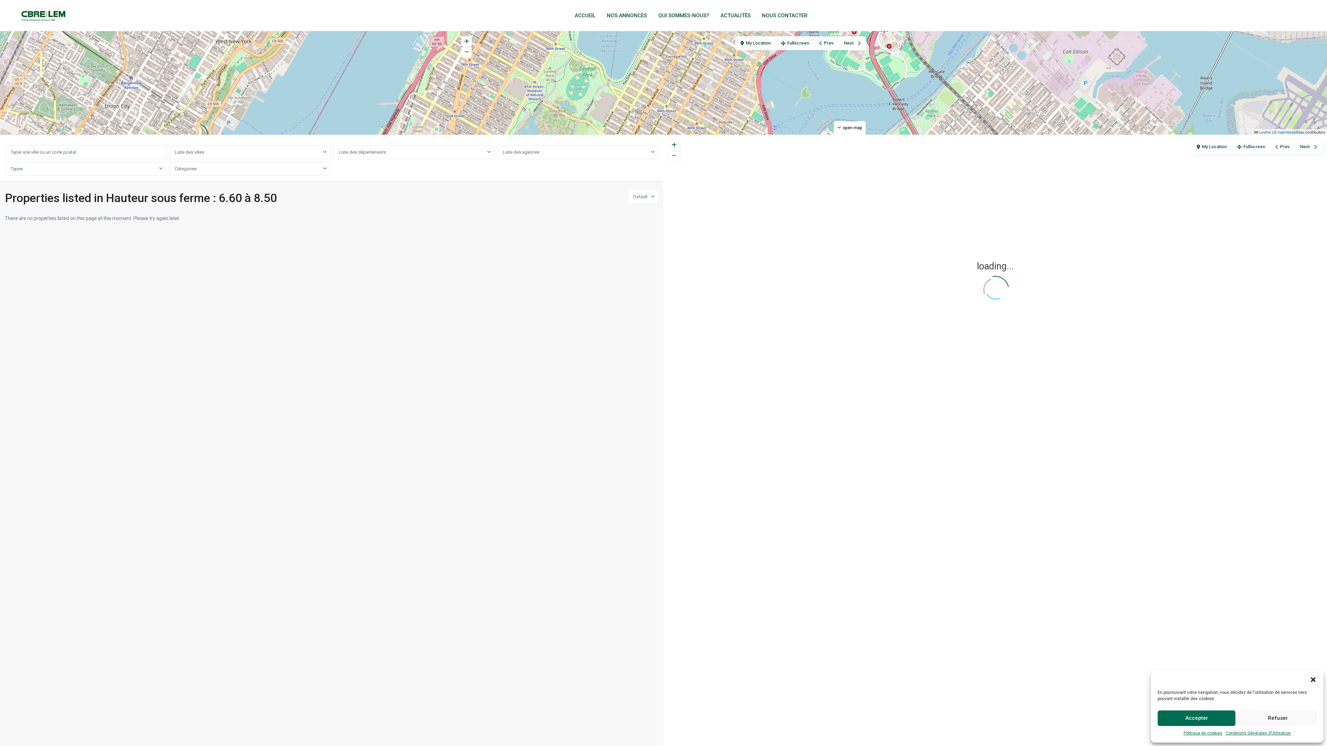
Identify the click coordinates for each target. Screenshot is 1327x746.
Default (640, 196)
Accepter (1196, 718)
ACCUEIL (585, 15)
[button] (1313, 679)
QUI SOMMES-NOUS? (683, 15)
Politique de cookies (1203, 733)
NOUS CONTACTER (785, 15)
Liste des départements (362, 152)
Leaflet (1264, 132)
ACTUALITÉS (736, 15)
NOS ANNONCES (627, 15)
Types (17, 168)
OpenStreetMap (1291, 132)
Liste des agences (521, 152)
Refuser (1278, 718)
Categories (186, 168)
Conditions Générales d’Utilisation (1258, 733)
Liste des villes (189, 152)
